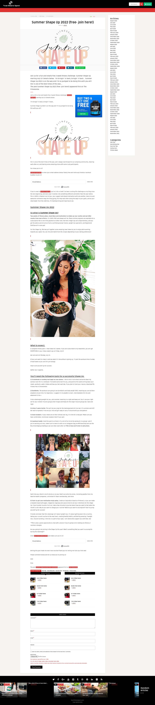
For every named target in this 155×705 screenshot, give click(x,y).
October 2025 (114, 40)
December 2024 (114, 60)
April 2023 (113, 100)
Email (32, 638)
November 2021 (114, 133)
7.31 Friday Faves (41, 601)
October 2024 (114, 64)
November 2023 (114, 86)
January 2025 (114, 58)
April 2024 (113, 76)
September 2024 (115, 66)
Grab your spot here (36, 172)
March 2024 (113, 78)
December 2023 (114, 84)
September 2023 (115, 90)
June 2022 (113, 119)
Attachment (33, 654)
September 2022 (115, 113)
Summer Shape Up (45, 191)
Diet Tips (44, 571)
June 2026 (113, 25)
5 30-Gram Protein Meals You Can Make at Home (67, 694)
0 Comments (50, 16)
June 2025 (113, 48)
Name (32, 631)
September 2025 (115, 42)
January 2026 (114, 34)
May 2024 (113, 74)
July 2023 (112, 94)
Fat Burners (66, 571)
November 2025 (114, 38)
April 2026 (113, 28)
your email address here (40, 536)
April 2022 (113, 123)
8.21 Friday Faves (42, 578)
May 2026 (113, 26)
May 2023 (113, 98)
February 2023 (114, 104)
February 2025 (114, 56)
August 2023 (113, 92)
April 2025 (113, 52)
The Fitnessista (73, 567)
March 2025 (113, 54)
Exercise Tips (59, 571)
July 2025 (112, 46)
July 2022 (112, 117)
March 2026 (113, 30)
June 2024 (113, 72)
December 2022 (114, 108)
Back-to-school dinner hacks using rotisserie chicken (12, 694)
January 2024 (114, 82)
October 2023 (114, 88)
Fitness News (73, 571)
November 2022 (114, 109)
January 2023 (114, 106)
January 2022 (114, 129)
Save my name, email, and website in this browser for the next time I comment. (51, 651)
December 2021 (114, 131)
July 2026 (112, 23)
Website (32, 644)
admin (65, 25)
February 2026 (114, 32)
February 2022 (114, 127)
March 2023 (113, 102)
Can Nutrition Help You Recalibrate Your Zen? (93, 694)
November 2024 (114, 62)
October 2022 (114, 111)
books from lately (42, 586)
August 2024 (113, 68)
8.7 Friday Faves (41, 593)
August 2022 (113, 115)
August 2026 (113, 21)
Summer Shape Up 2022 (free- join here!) (46, 567)
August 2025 (113, 44)
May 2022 (113, 121)
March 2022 (113, 125)
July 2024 (112, 70)
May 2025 (113, 50)
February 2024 (114, 80)
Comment (33, 618)
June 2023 (113, 96)
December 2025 (114, 36)
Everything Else (51, 571)
